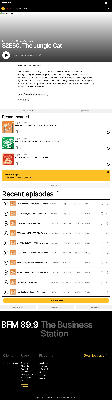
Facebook (43, 363)
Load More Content (56, 300)
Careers (24, 363)
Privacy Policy (27, 375)
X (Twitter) (43, 369)
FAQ (22, 381)
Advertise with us (10, 363)
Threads (42, 378)
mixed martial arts (31, 94)
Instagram (43, 366)
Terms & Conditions (26, 370)
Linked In (43, 375)
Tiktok (42, 372)
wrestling (44, 94)
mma (20, 94)
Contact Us (26, 378)
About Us (25, 366)
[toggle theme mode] (105, 2)
